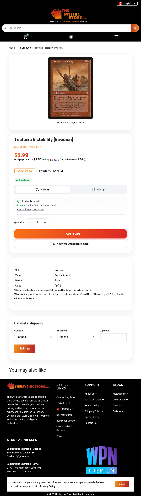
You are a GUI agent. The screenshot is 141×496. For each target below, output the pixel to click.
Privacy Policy (92, 417)
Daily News (118, 411)
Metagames (119, 393)
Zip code (105, 330)
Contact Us (90, 423)
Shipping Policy (93, 411)
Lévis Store (62, 403)
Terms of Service (93, 399)
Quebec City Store (65, 397)
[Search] (135, 28)
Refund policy (92, 405)
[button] (70, 159)
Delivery (44, 189)
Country (18, 330)
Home (12, 47)
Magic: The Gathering (27, 147)
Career (59, 436)
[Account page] (71, 37)
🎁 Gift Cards (63, 409)
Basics (116, 405)
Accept (122, 484)
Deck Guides (119, 399)
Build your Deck (64, 420)
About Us (89, 393)
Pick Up (100, 189)
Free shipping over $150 (30, 209)
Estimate (24, 348)
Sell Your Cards (64, 414)
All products (25, 47)
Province (62, 330)
